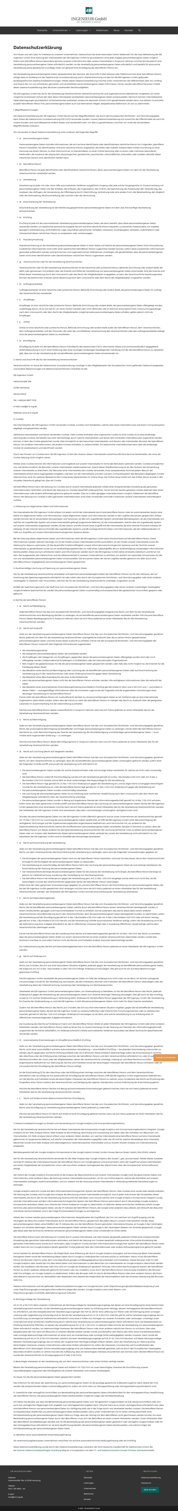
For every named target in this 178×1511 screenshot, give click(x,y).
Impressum (146, 1483)
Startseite (42, 30)
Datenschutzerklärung (151, 1477)
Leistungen (82, 30)
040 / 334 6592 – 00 (16, 1489)
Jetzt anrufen (150, 1490)
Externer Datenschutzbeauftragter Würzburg (39, 1450)
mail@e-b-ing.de (15, 1497)
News (116, 30)
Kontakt (129, 30)
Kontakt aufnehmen (166, 1057)
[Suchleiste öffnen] (140, 30)
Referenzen (102, 30)
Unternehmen (60, 30)
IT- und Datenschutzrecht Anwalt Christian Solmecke (120, 1450)
